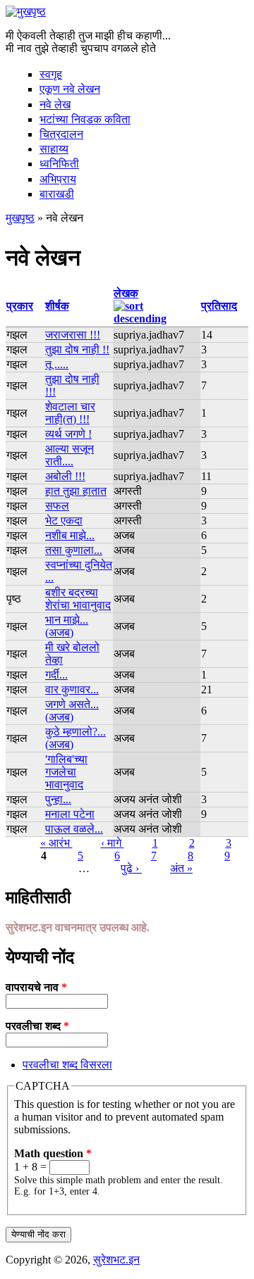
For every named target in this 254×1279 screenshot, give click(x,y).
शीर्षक (57, 306)
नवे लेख (55, 105)
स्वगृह (51, 74)
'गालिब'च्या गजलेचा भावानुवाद (66, 771)
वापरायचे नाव (36, 987)
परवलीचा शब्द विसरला (67, 1065)
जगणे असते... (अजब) (72, 710)
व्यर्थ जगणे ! (68, 434)
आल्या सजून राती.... (69, 455)
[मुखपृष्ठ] (26, 12)
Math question (53, 1153)
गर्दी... (56, 675)
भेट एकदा (64, 521)
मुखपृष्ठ (20, 218)
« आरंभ (56, 843)
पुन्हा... (58, 799)
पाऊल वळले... (74, 829)
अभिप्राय (58, 179)
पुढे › (131, 868)
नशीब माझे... (70, 535)
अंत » (181, 868)
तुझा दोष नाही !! (77, 349)
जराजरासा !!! (72, 335)
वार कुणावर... (72, 689)
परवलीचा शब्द (37, 1026)
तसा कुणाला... (73, 550)
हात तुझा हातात (76, 491)
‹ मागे (112, 843)
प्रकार (19, 306)
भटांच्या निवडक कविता (85, 119)
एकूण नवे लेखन (70, 89)
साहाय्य (54, 149)
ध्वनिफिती (59, 164)
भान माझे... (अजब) (66, 626)
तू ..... (56, 364)
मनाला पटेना (70, 814)
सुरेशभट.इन (116, 1260)
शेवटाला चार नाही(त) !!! (70, 413)
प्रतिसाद (219, 306)
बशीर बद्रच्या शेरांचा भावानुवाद (78, 598)
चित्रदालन (61, 134)
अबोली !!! (65, 476)
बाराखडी (57, 194)
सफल (57, 506)
